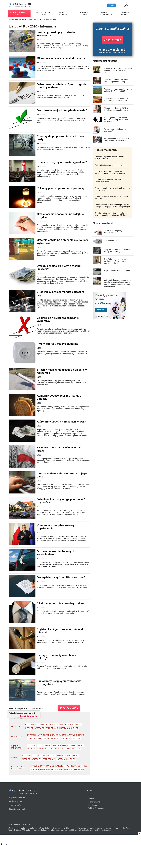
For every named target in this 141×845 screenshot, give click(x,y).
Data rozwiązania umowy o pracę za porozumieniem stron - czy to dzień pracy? (111, 172)
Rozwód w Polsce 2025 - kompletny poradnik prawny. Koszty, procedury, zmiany (118, 70)
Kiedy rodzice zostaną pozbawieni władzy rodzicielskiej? (117, 251)
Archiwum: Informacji (26, 19)
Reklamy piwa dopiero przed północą (60, 188)
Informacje (37, 19)
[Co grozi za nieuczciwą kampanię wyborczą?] (24, 337)
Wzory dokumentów (105, 13)
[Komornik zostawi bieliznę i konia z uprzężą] (25, 415)
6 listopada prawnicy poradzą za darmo (61, 603)
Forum (14, 757)
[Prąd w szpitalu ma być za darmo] (25, 363)
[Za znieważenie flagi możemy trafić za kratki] (25, 467)
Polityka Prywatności (96, 808)
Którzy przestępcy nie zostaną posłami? (62, 162)
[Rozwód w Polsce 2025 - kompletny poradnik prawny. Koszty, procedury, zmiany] (96, 72)
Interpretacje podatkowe (18, 768)
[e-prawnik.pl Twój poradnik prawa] (20, 5)
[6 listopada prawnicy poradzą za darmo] (23, 623)
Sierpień (29, 728)
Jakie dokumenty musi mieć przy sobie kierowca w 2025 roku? (116, 139)
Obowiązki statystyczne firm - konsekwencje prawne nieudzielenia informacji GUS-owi (112, 214)
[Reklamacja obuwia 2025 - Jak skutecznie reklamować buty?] (98, 102)
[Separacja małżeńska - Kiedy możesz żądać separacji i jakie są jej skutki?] (98, 121)
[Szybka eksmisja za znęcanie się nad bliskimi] (23, 648)
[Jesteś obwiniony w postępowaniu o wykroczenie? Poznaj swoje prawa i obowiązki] (97, 263)
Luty (37, 725)
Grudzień (74, 728)
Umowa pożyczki (110, 240)
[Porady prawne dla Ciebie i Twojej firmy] (109, 318)
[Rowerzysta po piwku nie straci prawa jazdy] (23, 156)
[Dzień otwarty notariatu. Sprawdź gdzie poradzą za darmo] (25, 104)
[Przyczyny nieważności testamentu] (97, 274)
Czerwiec (70, 725)
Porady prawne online (19, 13)
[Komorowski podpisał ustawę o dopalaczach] (23, 545)
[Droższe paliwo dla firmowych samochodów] (23, 571)
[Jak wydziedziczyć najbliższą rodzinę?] (27, 597)
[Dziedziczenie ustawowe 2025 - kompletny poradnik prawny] (97, 83)
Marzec (45, 725)
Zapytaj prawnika (28, 716)
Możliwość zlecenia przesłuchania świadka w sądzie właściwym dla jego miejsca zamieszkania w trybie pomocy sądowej (117, 283)
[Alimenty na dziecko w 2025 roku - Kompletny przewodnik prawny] (97, 112)
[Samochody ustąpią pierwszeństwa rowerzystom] (23, 700)
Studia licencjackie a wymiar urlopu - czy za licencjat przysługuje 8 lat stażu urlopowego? (112, 206)
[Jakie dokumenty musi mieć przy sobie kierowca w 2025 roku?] (97, 142)
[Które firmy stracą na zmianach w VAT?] (23, 441)
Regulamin (92, 805)
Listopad (53, 19)
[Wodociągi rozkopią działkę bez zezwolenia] (24, 52)
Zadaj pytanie (112, 39)
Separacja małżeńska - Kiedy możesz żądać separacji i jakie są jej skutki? (117, 120)
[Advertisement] (70, 840)
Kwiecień (54, 725)
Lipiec (79, 725)
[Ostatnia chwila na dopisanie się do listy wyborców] (21, 259)
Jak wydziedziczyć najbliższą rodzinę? (61, 577)
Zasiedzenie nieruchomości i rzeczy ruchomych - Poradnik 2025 (118, 90)
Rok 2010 (46, 19)
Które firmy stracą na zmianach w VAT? (61, 421)
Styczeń (29, 725)
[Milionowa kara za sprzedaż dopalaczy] (24, 78)
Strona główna (13, 19)
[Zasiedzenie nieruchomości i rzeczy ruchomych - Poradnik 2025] (98, 93)
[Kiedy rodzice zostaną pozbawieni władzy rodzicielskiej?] (97, 253)
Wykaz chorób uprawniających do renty (110, 165)
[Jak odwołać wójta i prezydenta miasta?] (21, 130)
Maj (62, 725)
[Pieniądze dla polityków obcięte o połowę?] (25, 674)
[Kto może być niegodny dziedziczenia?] (98, 234)
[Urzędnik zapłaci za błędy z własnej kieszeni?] (23, 285)
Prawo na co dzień (43, 13)
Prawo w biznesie (64, 13)
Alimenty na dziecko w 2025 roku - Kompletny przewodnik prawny (117, 109)
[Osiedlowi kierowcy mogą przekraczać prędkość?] (27, 519)
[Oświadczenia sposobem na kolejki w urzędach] (23, 233)
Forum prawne (125, 13)
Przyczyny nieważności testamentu (117, 270)
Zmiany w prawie (84, 13)
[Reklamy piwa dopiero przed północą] (25, 207)
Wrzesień (40, 728)
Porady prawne (94, 802)
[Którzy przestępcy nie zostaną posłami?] (23, 181)
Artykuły (15, 726)
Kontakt (91, 799)
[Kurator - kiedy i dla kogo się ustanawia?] (96, 133)
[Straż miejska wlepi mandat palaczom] (23, 311)
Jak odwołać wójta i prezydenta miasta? (62, 110)
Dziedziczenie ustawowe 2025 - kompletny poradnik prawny (116, 81)
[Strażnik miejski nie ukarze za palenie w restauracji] (23, 389)
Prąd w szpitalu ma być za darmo (57, 343)
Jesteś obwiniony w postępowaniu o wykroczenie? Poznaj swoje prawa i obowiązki (117, 261)
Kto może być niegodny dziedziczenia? (113, 232)
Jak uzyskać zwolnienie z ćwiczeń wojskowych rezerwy (108, 181)
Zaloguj (126, 7)
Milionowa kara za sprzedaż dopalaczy (61, 58)
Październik (52, 728)
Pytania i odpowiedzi (16, 747)
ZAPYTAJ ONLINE (69, 708)
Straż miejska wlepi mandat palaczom (60, 291)
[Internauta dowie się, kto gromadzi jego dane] (25, 493)
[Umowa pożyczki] (97, 244)
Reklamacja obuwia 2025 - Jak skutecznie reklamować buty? (116, 100)
